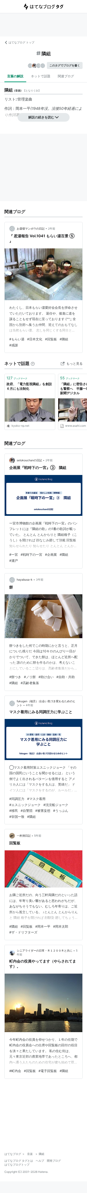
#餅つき (15, 677)
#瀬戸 (13, 560)
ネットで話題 (40, 76)
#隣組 (64, 339)
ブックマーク (16, 378)
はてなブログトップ (16, 1164)
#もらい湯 (16, 339)
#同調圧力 (16, 799)
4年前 (29, 705)
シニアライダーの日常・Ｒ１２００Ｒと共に (44, 950)
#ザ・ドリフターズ (23, 932)
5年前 (37, 835)
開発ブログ (54, 1160)
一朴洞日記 (24, 835)
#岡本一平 (42, 926)
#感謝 (13, 345)
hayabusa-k (24, 579)
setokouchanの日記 (29, 460)
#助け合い (46, 677)
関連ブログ (66, 76)
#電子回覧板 (48, 1071)
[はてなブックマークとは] (33, 363)
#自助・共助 (65, 677)
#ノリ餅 (30, 677)
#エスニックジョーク (25, 805)
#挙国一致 (16, 817)
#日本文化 (34, 339)
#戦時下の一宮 (31, 554)
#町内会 (15, 1071)
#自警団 (26, 811)
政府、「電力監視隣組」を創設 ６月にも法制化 (29, 386)
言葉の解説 (15, 76)
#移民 (13, 811)
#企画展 (51, 554)
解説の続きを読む (41, 117)
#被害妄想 (42, 811)
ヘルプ (40, 1160)
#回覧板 (51, 339)
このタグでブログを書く (64, 65)
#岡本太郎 (60, 926)
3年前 (39, 579)
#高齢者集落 (30, 683)
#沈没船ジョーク (55, 805)
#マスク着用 (36, 799)
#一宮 (13, 554)
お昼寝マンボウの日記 (31, 228)
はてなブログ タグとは (18, 1160)
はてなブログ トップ (21, 42)
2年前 (51, 228)
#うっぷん (60, 811)
